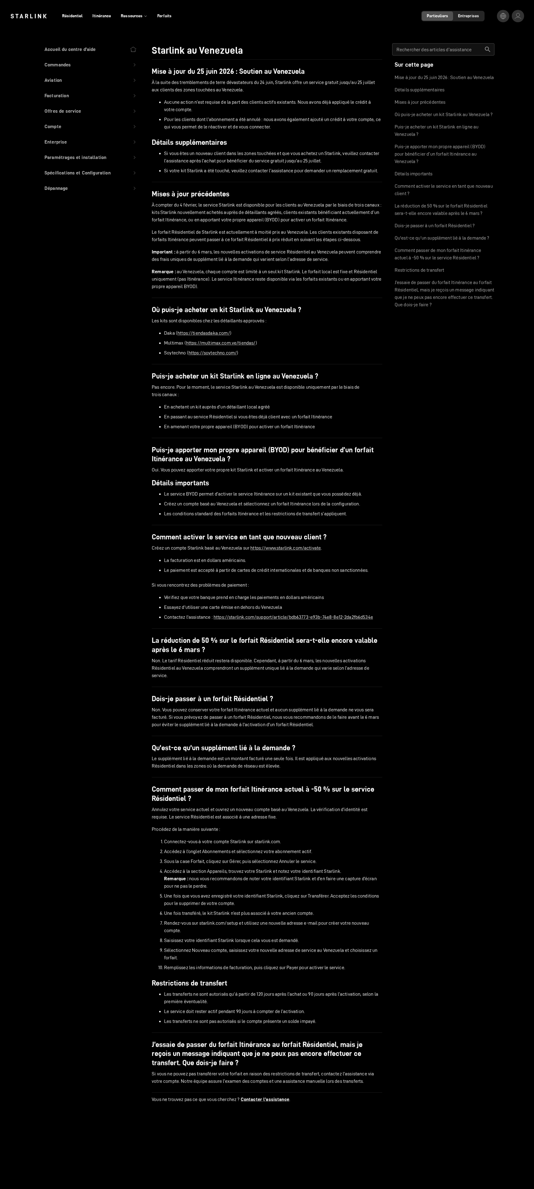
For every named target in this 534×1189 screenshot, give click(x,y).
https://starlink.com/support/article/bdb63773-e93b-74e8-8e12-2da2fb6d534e (293, 617)
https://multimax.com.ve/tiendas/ (221, 342)
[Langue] (503, 16)
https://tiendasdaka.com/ (203, 333)
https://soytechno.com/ (213, 352)
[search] (487, 49)
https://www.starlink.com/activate (285, 548)
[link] (28, 16)
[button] (91, 64)
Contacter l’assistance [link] (265, 1099)
